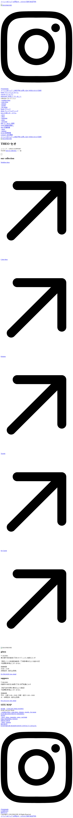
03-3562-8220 (5, 674)
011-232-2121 (5, 700)
